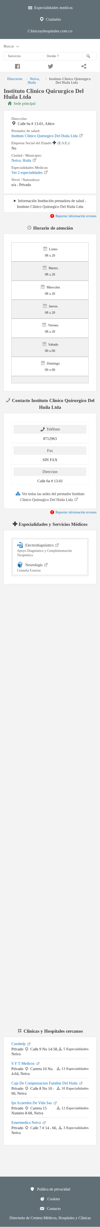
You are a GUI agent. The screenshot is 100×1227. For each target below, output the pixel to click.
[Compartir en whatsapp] (83, 65)
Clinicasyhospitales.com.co (50, 31)
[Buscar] (89, 56)
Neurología (30, 567)
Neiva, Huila (34, 80)
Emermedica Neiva (26, 1122)
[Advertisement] (50, 646)
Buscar (9, 46)
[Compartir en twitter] (50, 65)
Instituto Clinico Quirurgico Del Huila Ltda (45, 136)
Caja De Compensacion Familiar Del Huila (44, 1083)
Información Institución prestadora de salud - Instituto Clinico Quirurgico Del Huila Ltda (51, 203)
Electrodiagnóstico (44, 550)
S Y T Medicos (23, 1063)
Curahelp (18, 1044)
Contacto (53, 1209)
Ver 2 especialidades (27, 172)
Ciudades (53, 19)
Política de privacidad (53, 1189)
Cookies (53, 1199)
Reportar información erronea (75, 216)
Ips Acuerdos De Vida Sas (32, 1103)
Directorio (15, 79)
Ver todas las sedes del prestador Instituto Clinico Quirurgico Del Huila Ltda (52, 497)
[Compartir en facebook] (16, 65)
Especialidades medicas (53, 8)
